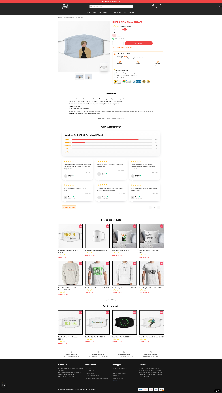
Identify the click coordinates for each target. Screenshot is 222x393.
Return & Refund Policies (119, 373)
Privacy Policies (90, 373)
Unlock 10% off (3, 385)
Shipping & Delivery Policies (120, 368)
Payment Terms (117, 371)
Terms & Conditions (91, 371)
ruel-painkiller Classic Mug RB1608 (96, 251)
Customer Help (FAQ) (118, 378)
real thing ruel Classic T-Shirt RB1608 (151, 288)
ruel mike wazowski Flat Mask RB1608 (151, 337)
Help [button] (219, 390)
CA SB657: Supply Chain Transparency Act (97, 378)
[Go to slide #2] (88, 76)
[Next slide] (107, 47)
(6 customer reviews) (125, 26)
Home (60, 17)
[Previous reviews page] (150, 207)
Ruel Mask (79, 17)
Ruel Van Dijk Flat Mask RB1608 (95, 337)
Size (113, 32)
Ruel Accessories (69, 17)
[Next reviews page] (158, 207)
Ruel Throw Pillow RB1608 (120, 251)
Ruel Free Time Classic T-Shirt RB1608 (97, 288)
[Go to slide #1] (79, 76)
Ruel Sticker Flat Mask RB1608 (121, 337)
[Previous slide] (61, 47)
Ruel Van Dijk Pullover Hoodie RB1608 (124, 288)
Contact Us (116, 375)
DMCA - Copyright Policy (92, 375)
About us (88, 368)
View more (111, 299)
